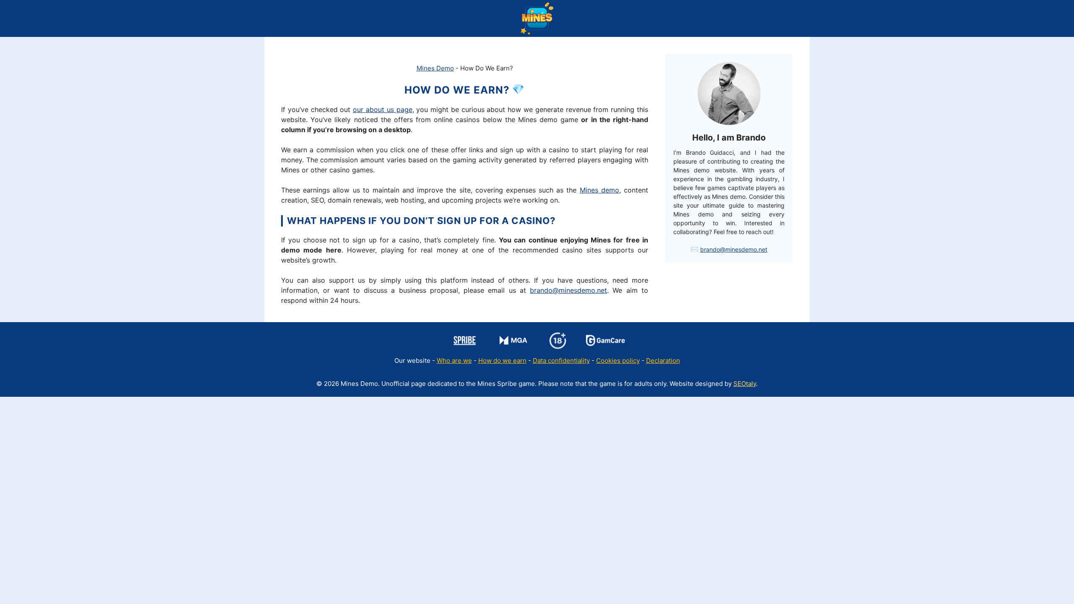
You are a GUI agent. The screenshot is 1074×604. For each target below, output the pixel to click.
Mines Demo (435, 68)
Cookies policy (618, 360)
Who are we (454, 360)
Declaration (663, 360)
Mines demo (599, 190)
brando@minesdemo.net (568, 290)
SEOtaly (744, 384)
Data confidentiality (561, 360)
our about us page (382, 109)
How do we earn (502, 360)
